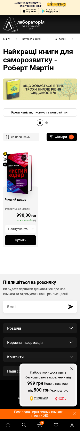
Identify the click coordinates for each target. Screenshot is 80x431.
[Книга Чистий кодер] (17, 173)
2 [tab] (46, 122)
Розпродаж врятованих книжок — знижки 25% (40, 414)
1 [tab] (40, 122)
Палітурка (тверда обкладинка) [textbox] (22, 229)
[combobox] (20, 229)
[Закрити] (71, 369)
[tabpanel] (40, 112)
